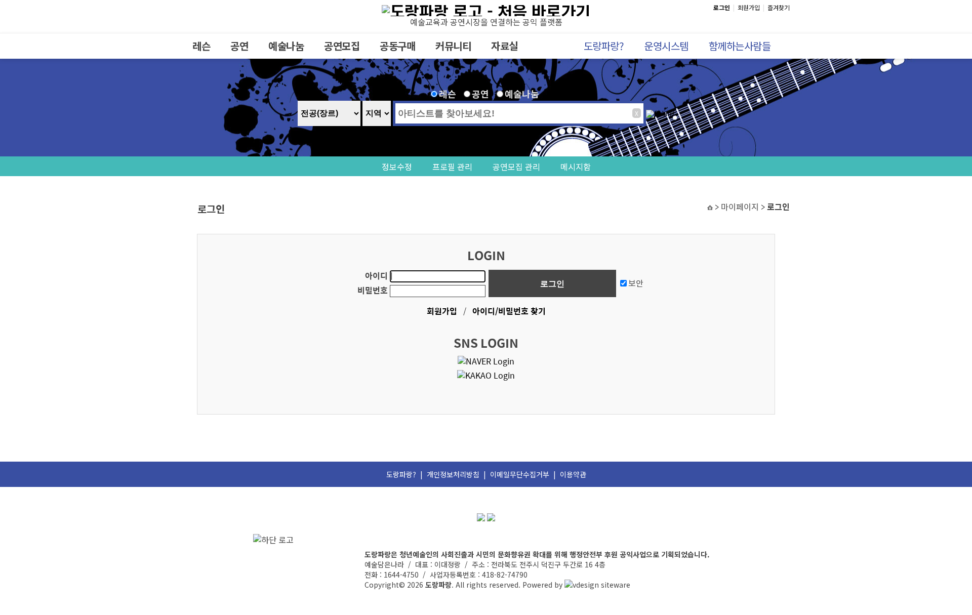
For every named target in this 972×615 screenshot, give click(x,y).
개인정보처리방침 (453, 474)
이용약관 (573, 474)
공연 (239, 45)
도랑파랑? (604, 45)
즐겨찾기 (778, 7)
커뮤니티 (453, 45)
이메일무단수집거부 (519, 474)
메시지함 (575, 166)
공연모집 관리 (516, 166)
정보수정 (397, 166)
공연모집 (341, 45)
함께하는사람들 (740, 45)
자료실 (504, 45)
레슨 (201, 45)
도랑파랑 (438, 585)
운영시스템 (666, 45)
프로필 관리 (452, 166)
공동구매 (397, 45)
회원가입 (749, 7)
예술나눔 (286, 45)
